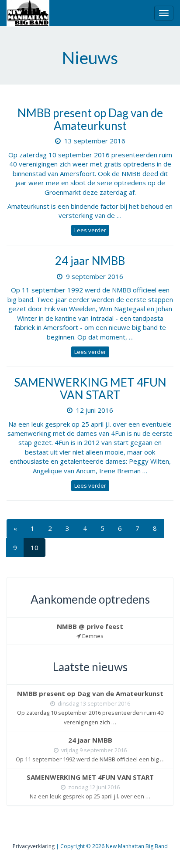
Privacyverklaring (34, 846)
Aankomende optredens (90, 599)
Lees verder (90, 230)
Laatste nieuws (90, 667)
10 (34, 547)
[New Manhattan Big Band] (28, 13)
